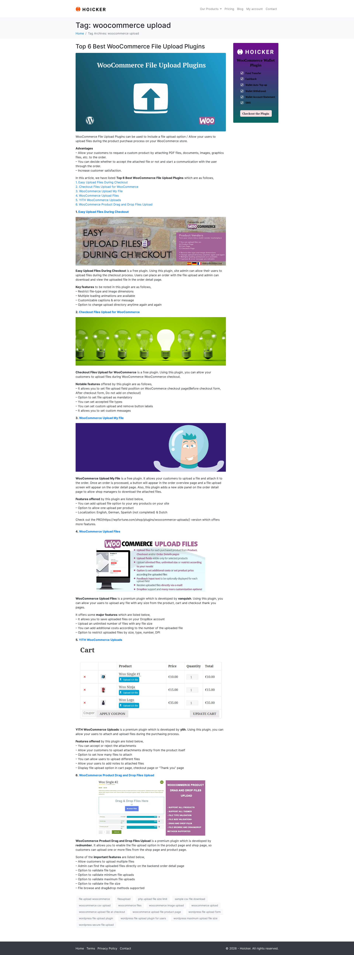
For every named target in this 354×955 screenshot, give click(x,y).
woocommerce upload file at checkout (102, 911)
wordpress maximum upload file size (195, 918)
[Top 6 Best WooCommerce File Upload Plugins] (151, 92)
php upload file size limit (152, 898)
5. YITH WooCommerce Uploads (98, 200)
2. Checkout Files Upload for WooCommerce (107, 186)
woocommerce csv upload (95, 905)
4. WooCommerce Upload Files (97, 195)
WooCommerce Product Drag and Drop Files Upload (116, 775)
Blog (240, 9)
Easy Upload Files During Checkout (103, 212)
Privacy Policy (107, 948)
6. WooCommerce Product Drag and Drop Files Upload (114, 204)
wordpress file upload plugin (96, 918)
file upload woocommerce (94, 898)
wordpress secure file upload (96, 924)
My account (254, 9)
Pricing (229, 9)
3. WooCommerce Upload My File (99, 191)
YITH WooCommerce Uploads (100, 640)
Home (80, 948)
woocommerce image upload (166, 905)
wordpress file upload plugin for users (143, 918)
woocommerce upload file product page (157, 911)
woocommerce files (129, 905)
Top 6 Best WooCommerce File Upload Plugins (140, 46)
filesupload (124, 898)
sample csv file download (190, 898)
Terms (90, 948)
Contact (271, 9)
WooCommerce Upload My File (101, 418)
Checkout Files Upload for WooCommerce (109, 312)
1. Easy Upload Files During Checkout (102, 182)
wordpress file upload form (204, 911)
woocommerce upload (204, 905)
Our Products (209, 9)
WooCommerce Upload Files (99, 531)
